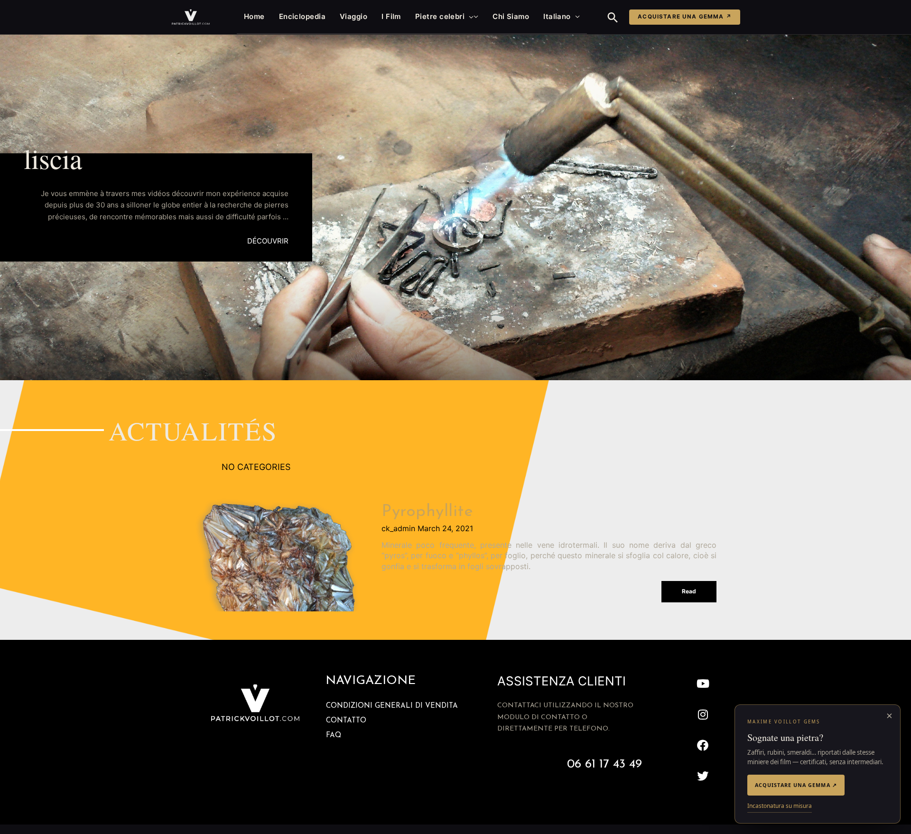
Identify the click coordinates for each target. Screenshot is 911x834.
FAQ (333, 735)
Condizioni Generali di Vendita (392, 706)
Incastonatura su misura (779, 806)
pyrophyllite (427, 512)
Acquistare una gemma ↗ (685, 16)
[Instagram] (703, 714)
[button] (469, 16)
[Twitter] (703, 775)
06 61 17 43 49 (604, 764)
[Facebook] (703, 745)
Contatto (346, 720)
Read (689, 591)
